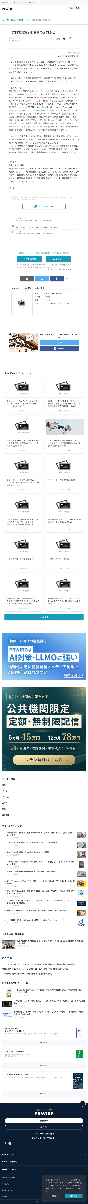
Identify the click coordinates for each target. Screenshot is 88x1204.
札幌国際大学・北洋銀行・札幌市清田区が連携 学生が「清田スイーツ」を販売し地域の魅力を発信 (40, 834)
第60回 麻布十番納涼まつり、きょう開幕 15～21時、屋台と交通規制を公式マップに (35, 969)
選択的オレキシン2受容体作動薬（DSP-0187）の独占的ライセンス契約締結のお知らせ (23, 482)
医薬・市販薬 (54, 227)
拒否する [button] (54, 1196)
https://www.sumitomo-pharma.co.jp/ (60, 303)
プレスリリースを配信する (43, 1134)
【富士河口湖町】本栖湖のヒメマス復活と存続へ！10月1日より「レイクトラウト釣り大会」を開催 (40, 863)
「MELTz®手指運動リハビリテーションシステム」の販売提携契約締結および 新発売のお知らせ (64, 443)
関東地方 (19, 233)
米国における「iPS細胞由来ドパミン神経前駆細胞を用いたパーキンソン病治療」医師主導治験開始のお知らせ (64, 403)
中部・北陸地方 (28, 233)
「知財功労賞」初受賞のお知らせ (21, 559)
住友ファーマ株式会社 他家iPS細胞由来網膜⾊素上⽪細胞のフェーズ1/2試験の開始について (23, 443)
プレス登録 (31, 259)
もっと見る (44, 617)
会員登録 (44, 1121)
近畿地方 (38, 233)
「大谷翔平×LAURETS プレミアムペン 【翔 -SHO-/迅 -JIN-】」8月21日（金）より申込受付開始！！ (49, 1002)
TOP (7, 20)
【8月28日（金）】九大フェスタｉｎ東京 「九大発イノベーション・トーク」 (36, 920)
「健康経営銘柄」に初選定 (59, 559)
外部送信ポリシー (8, 1190)
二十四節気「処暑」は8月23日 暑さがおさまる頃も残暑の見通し (27, 974)
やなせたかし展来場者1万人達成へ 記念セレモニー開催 (28, 852)
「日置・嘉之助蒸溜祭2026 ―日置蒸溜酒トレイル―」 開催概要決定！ (34, 842)
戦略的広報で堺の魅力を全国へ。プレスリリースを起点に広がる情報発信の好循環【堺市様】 (50, 942)
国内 (71, 8)
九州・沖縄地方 (47, 233)
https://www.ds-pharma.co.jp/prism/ (50, 110)
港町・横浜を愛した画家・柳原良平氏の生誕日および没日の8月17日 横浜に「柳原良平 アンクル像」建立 (40, 892)
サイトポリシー (7, 1184)
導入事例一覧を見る (23, 946)
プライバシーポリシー (63, 1180)
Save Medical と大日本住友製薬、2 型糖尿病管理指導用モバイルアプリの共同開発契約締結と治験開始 (23, 601)
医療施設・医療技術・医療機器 (38, 227)
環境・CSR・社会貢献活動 (43, 220)
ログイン (59, 259)
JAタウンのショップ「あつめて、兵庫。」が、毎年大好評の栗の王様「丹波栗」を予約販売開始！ (41, 882)
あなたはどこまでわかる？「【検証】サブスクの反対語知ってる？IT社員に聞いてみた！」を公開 (49, 991)
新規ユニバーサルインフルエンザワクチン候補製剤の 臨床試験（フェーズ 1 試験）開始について (23, 403)
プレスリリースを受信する (43, 1138)
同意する (73, 1196)
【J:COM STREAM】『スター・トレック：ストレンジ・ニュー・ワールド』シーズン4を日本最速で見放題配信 (40, 902)
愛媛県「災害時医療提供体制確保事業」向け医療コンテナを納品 (31, 871)
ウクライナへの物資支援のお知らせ (63, 480)
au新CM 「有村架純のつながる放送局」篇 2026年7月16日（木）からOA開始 (37, 910)
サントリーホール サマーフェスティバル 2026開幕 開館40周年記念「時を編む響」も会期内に (38, 964)
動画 (4, 809)
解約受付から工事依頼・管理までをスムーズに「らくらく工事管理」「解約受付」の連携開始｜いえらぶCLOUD (49, 1013)
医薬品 (13, 20)
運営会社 (5, 1196)
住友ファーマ (23, 20)
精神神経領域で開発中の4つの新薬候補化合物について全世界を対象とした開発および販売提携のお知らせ (23, 522)
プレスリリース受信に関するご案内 (60, 269)
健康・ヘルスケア (21, 227)
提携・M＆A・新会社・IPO (24, 220)
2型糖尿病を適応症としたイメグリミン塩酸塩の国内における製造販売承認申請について (64, 601)
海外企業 (5, 815)
